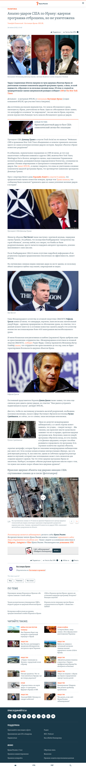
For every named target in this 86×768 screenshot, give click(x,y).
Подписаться (12, 738)
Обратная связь (49, 750)
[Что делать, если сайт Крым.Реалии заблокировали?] (50, 696)
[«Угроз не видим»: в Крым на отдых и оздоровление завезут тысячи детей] (50, 673)
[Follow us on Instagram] (24, 716)
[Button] (56, 32)
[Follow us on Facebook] (10, 716)
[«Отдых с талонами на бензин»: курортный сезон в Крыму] (14, 659)
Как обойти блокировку (53, 738)
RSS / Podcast (49, 734)
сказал (17, 346)
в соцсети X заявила (49, 177)
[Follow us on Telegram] (34, 716)
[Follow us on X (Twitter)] (14, 716)
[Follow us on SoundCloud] (39, 716)
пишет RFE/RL (24, 166)
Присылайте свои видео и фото (19, 730)
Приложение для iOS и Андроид (20, 734)
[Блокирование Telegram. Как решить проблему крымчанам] (50, 685)
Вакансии (47, 754)
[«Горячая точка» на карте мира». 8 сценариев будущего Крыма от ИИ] (14, 685)
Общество (24, 642)
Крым (23, 683)
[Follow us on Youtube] (19, 716)
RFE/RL (41, 23)
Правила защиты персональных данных (59, 758)
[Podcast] (48, 716)
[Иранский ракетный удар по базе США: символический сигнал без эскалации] (21, 127)
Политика (12, 9)
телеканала (49, 99)
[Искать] (70, 765)
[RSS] (44, 716)
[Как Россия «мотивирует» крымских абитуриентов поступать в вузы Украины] (14, 643)
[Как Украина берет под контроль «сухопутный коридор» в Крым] (14, 629)
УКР (52, 765)
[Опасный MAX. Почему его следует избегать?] (14, 696)
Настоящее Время (31, 23)
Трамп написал (63, 180)
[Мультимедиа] (15, 765)
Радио (46, 730)
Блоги (23, 671)
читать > (57, 550)
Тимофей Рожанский (15, 23)
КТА (34, 765)
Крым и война (62, 627)
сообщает (29, 343)
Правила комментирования (18, 754)
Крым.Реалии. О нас (15, 750)
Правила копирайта (15, 758)
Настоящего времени (37, 570)
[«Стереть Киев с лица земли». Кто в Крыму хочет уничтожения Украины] (50, 629)
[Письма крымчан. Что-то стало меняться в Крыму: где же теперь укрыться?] (14, 673)
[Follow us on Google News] (29, 716)
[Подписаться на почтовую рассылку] (53, 716)
